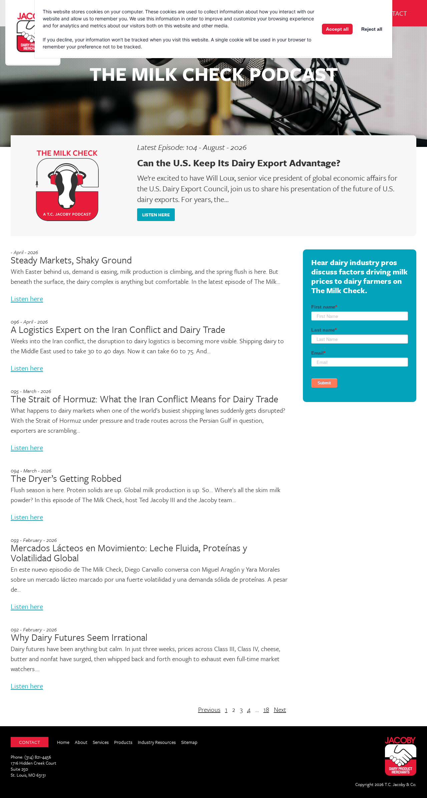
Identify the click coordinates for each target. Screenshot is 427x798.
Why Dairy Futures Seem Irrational (79, 637)
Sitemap (189, 742)
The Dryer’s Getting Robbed (66, 478)
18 (266, 709)
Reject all (371, 29)
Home (63, 742)
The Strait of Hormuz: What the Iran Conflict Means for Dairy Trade (144, 399)
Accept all (337, 29)
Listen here (27, 298)
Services (101, 742)
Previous (209, 709)
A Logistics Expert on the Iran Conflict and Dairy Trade (118, 329)
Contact (393, 13)
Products (123, 742)
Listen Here (156, 214)
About (81, 742)
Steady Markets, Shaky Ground (71, 260)
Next (280, 709)
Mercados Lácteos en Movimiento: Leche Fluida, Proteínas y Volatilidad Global (129, 553)
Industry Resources (157, 742)
